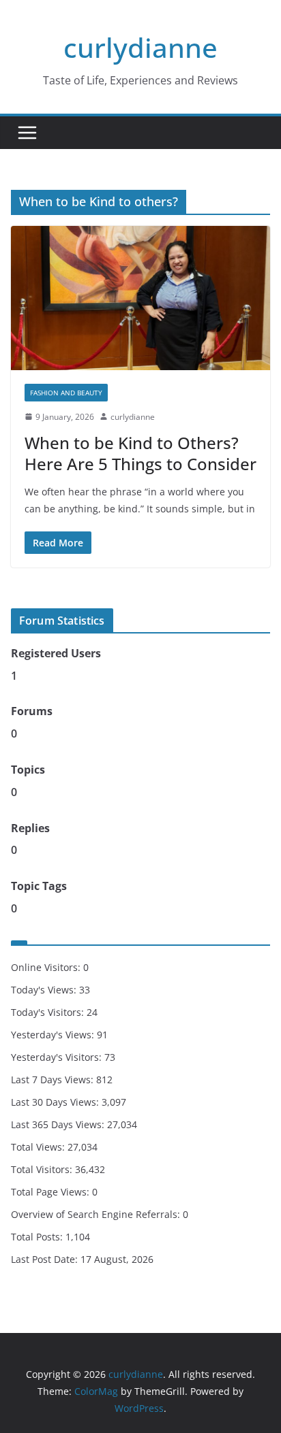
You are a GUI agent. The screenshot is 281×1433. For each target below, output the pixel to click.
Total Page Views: (51, 1191)
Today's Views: (45, 989)
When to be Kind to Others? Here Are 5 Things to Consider (140, 453)
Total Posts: (38, 1236)
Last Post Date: (45, 1259)
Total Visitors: (43, 1169)
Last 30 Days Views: (56, 1102)
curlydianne (140, 47)
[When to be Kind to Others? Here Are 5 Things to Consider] (140, 297)
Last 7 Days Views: (53, 1079)
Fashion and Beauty (66, 392)
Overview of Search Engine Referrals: (97, 1214)
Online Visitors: (47, 967)
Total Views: (39, 1146)
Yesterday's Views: (54, 1034)
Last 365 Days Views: (59, 1124)
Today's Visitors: (49, 1012)
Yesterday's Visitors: (57, 1057)
